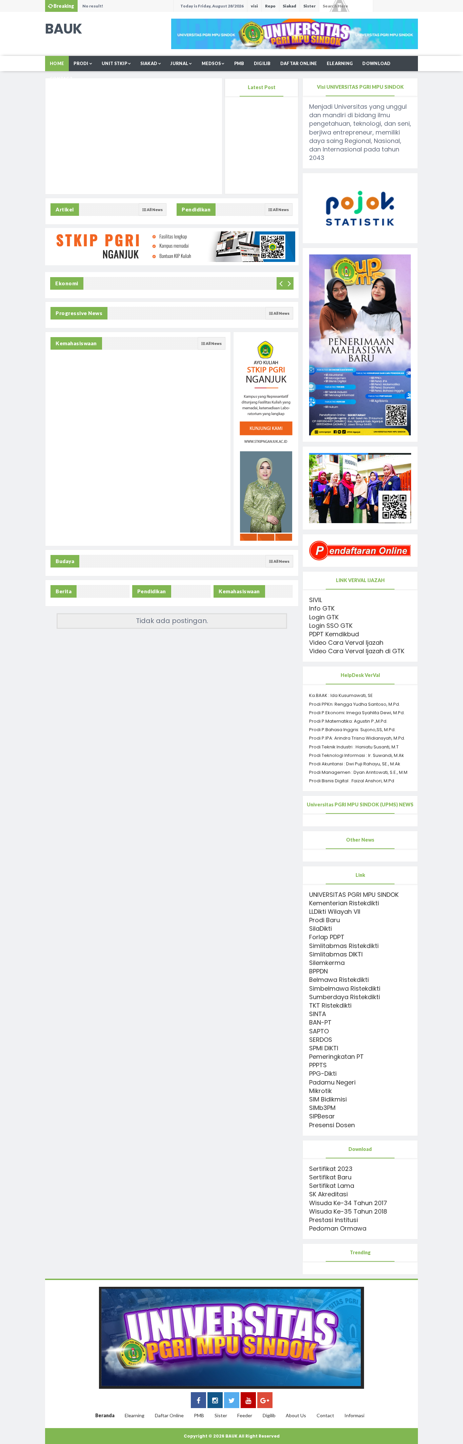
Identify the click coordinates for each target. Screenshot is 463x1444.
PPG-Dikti (323, 1073)
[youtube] (248, 1401)
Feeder (244, 1415)
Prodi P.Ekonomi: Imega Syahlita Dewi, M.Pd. (357, 712)
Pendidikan (196, 209)
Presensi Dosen (332, 1125)
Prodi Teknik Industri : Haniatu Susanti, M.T (354, 747)
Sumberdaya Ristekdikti (344, 997)
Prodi (81, 63)
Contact (61, 78)
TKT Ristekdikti (330, 1005)
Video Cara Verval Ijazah (346, 642)
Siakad (289, 5)
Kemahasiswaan (76, 343)
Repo (270, 5)
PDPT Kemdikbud (334, 634)
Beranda (105, 1415)
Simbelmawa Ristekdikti (344, 988)
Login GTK (324, 617)
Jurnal (179, 63)
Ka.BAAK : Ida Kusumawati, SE (341, 695)
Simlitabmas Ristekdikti (344, 946)
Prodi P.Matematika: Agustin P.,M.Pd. (348, 721)
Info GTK (322, 608)
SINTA (317, 1014)
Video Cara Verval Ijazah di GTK (356, 651)
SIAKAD (148, 63)
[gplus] (265, 1401)
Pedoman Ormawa (337, 1228)
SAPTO (319, 1031)
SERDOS (320, 1039)
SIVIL (315, 600)
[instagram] (215, 1401)
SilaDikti (320, 928)
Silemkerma (327, 962)
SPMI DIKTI (323, 1048)
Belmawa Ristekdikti (339, 979)
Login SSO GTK (331, 625)
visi (254, 5)
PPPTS (318, 1065)
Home (57, 63)
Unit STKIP (114, 63)
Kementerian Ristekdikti (344, 903)
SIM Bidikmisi (328, 1099)
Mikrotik (320, 1091)
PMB (239, 63)
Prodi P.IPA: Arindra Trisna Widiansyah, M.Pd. (357, 738)
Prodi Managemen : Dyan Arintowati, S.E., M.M (358, 772)
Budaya (65, 561)
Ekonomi (66, 283)
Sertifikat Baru (330, 1177)
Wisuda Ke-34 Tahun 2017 (348, 1203)
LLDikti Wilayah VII (334, 911)
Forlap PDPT (326, 937)
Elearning (340, 63)
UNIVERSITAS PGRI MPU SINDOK (354, 894)
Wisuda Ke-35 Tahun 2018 (348, 1211)
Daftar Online (298, 63)
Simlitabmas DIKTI (336, 954)
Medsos (211, 63)
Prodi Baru (324, 920)
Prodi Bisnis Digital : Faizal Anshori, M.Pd (351, 781)
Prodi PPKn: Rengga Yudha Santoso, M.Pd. (354, 704)
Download (376, 63)
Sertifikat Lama (331, 1185)
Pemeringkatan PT (336, 1056)
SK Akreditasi (328, 1194)
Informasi (354, 1415)
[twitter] (231, 1401)
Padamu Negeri (332, 1082)
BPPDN (318, 971)
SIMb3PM (322, 1107)
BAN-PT (320, 1022)
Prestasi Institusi (333, 1220)
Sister (309, 5)
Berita (64, 591)
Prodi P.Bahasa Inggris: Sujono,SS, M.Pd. (352, 729)
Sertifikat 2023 (331, 1168)
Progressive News (79, 313)
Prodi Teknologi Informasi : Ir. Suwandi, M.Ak (356, 755)
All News (154, 209)
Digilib (262, 63)
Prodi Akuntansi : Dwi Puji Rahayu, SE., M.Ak (354, 764)
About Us (296, 1415)
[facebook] (198, 1401)
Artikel (65, 209)
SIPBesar (322, 1116)
